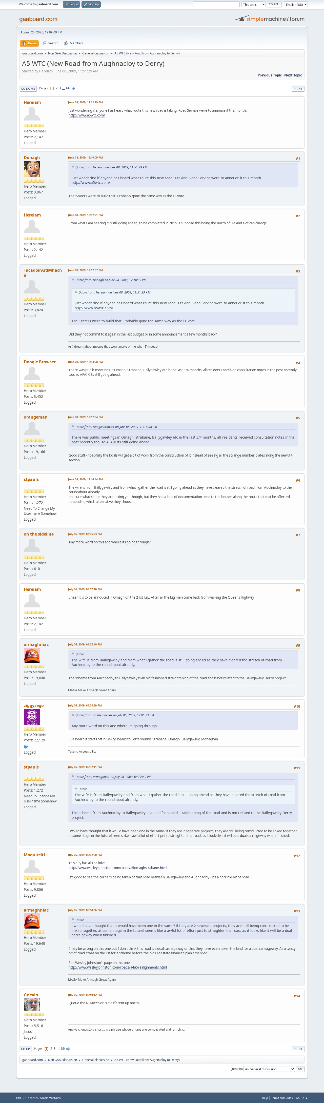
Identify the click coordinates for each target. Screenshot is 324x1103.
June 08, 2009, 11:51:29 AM (85, 102)
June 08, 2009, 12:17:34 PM (85, 417)
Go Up (25, 1049)
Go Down (28, 88)
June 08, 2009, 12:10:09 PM (85, 157)
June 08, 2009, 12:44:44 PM (85, 479)
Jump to (236, 1069)
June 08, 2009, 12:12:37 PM (85, 270)
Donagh (32, 157)
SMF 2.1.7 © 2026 (27, 1097)
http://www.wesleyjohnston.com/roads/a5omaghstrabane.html (118, 867)
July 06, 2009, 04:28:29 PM (85, 705)
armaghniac (36, 644)
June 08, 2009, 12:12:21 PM (85, 215)
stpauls (31, 479)
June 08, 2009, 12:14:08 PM (85, 362)
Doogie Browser (40, 362)
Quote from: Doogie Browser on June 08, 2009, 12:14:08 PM (116, 427)
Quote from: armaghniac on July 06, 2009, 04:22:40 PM (113, 777)
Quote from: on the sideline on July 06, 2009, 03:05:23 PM (114, 715)
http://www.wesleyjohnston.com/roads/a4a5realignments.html (118, 967)
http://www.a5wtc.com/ (87, 115)
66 (68, 88)
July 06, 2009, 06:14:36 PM (85, 910)
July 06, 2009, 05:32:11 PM (85, 767)
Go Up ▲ (302, 1098)
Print (298, 88)
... (64, 88)
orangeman (36, 417)
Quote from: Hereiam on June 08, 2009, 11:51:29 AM (111, 167)
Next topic (293, 75)
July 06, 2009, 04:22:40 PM (85, 644)
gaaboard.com (38, 18)
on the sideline (39, 534)
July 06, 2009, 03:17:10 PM (85, 589)
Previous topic (270, 75)
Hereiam (32, 102)
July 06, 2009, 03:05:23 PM (85, 534)
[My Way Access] (26, 746)
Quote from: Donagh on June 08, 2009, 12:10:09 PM (110, 280)
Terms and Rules (282, 1098)
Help (265, 1098)
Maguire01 (34, 855)
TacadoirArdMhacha (43, 272)
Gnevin (31, 995)
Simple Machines (50, 1097)
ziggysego (34, 705)
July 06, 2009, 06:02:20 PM (85, 855)
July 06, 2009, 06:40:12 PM (85, 995)
